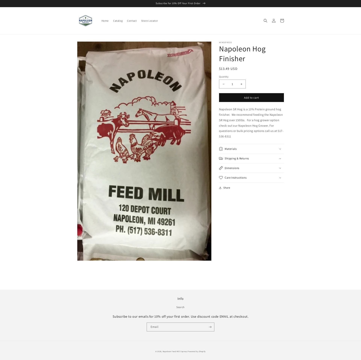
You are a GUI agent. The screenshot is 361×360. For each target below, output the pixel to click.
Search (180, 307)
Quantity (223, 76)
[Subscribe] (210, 327)
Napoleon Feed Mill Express (175, 351)
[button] (265, 21)
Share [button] (226, 187)
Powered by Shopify (197, 351)
